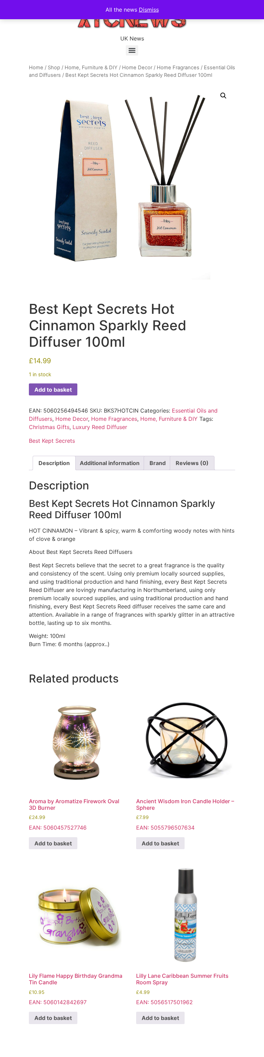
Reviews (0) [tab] (192, 463)
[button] (223, 96)
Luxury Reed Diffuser (100, 427)
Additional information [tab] (110, 463)
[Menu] (132, 50)
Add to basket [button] (53, 843)
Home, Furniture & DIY (91, 67)
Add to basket (53, 389)
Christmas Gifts (49, 427)
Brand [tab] (158, 463)
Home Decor (137, 67)
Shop (54, 67)
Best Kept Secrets (52, 440)
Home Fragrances (178, 67)
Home (36, 67)
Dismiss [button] (149, 9)
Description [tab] (54, 463)
